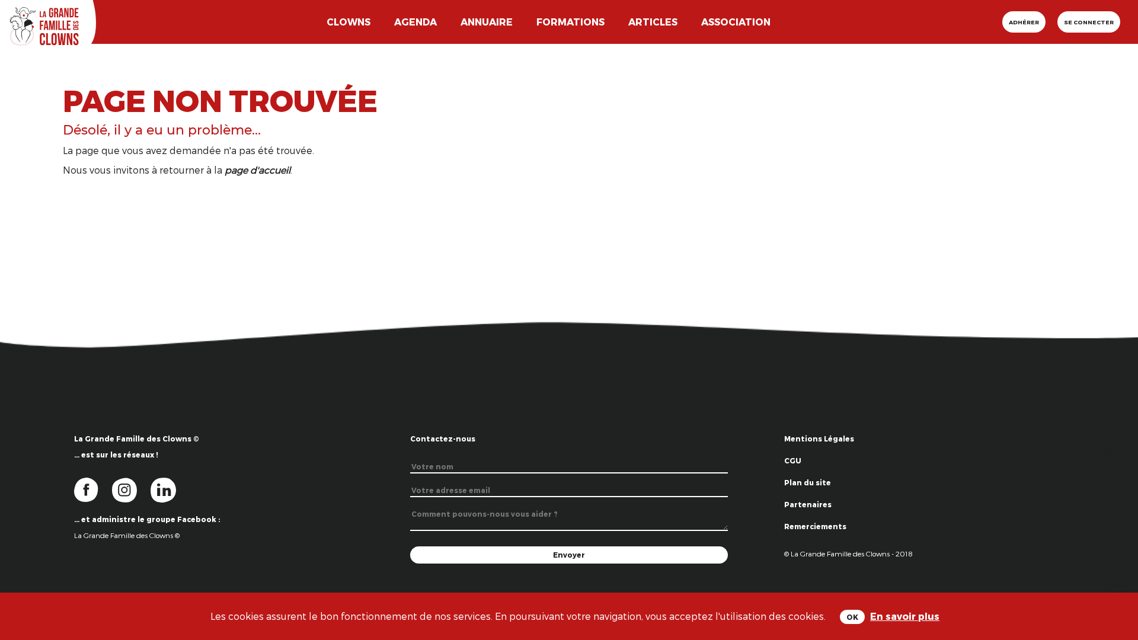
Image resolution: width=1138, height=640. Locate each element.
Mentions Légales (819, 438)
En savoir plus (904, 616)
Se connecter (1089, 21)
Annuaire (487, 21)
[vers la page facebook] (93, 489)
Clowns (348, 21)
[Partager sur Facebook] (1115, 543)
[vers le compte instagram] (131, 489)
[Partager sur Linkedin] (1115, 581)
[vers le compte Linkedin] (169, 489)
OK (852, 617)
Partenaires (808, 504)
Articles (652, 21)
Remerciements (815, 526)
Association (736, 21)
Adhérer (1024, 21)
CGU (792, 460)
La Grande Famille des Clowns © (127, 535)
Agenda (415, 21)
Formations (570, 21)
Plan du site (807, 482)
